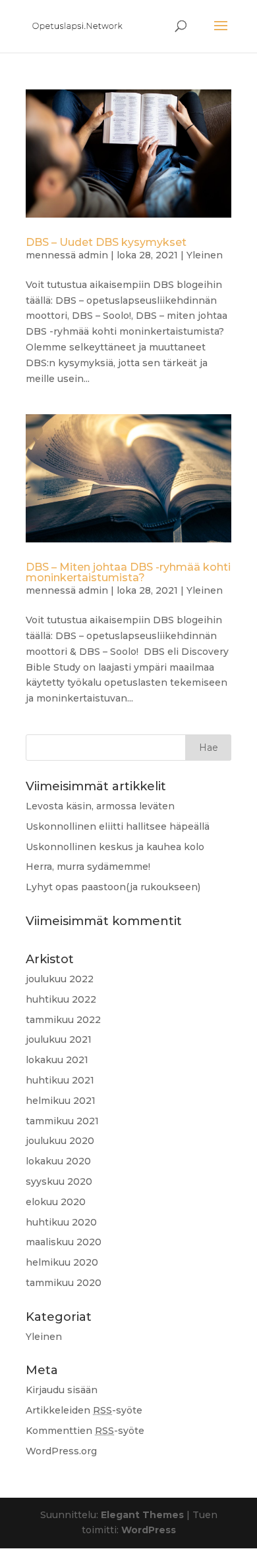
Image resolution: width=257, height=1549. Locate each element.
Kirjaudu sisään (62, 1390)
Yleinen (204, 255)
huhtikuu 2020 (61, 1222)
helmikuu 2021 (61, 1101)
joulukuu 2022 (60, 979)
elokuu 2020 (56, 1202)
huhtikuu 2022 (61, 999)
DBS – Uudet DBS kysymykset (106, 242)
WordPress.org (61, 1451)
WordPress (148, 1530)
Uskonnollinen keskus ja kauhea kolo (115, 847)
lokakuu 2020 (58, 1161)
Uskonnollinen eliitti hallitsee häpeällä (118, 826)
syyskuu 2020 (59, 1181)
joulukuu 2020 (60, 1141)
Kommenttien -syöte (85, 1431)
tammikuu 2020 (63, 1283)
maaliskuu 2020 (63, 1242)
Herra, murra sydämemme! (88, 866)
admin (93, 255)
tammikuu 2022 (63, 1020)
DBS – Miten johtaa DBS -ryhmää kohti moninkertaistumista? (128, 572)
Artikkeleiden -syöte (84, 1410)
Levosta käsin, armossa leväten (100, 806)
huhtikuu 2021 (60, 1080)
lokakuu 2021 (57, 1060)
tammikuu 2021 (62, 1121)
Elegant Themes (142, 1515)
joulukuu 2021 (59, 1039)
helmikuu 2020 (62, 1262)
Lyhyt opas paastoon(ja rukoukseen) (113, 887)
